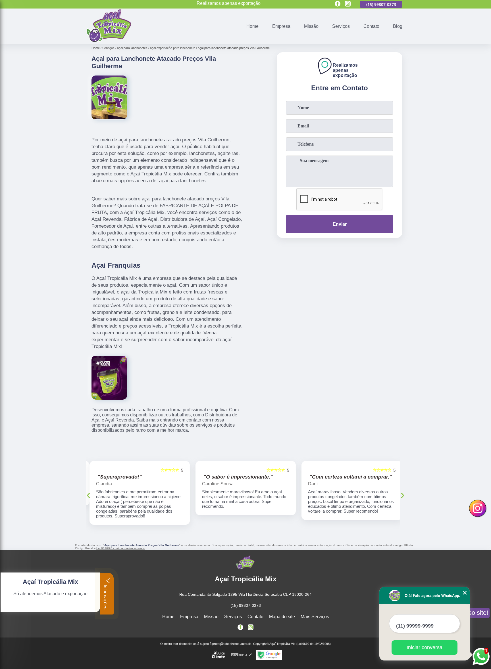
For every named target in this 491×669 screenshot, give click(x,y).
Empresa (281, 26)
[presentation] (88, 494)
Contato (371, 26)
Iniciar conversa (424, 647)
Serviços (341, 26)
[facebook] (337, 4)
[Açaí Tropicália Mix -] (108, 40)
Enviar (340, 224)
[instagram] (348, 4)
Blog (397, 26)
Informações (105, 596)
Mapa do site (282, 616)
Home (252, 26)
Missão (311, 26)
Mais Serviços (315, 616)
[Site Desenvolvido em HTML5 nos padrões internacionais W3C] (241, 655)
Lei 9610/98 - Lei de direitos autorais (120, 548)
